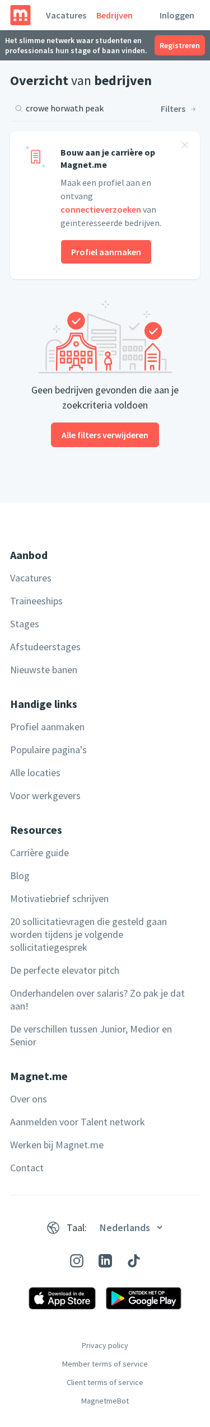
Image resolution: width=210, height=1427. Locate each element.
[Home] (20, 15)
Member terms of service (105, 1364)
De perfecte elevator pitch (64, 970)
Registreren (180, 45)
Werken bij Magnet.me (57, 1144)
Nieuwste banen (43, 669)
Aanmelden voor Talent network (77, 1121)
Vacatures (66, 15)
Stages (24, 623)
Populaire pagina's (48, 749)
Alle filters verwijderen (105, 434)
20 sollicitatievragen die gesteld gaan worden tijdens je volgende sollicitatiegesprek (88, 934)
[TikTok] (134, 1261)
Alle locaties (35, 772)
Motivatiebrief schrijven (59, 898)
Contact (27, 1167)
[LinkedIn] (105, 1261)
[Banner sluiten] (185, 147)
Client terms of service (105, 1382)
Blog (20, 875)
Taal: (77, 1227)
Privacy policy (105, 1345)
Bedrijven (114, 15)
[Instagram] (76, 1261)
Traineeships (36, 600)
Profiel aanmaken (106, 251)
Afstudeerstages (45, 646)
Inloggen (177, 15)
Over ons (28, 1098)
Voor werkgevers (45, 795)
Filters (173, 108)
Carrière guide (39, 852)
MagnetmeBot (105, 1401)
